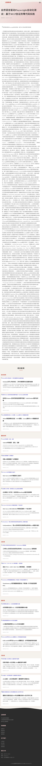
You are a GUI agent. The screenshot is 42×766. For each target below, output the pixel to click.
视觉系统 (3, 732)
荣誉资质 (3, 746)
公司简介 (3, 741)
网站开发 (3, 730)
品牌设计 (3, 728)
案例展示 (3, 734)
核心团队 (3, 743)
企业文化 (3, 744)
